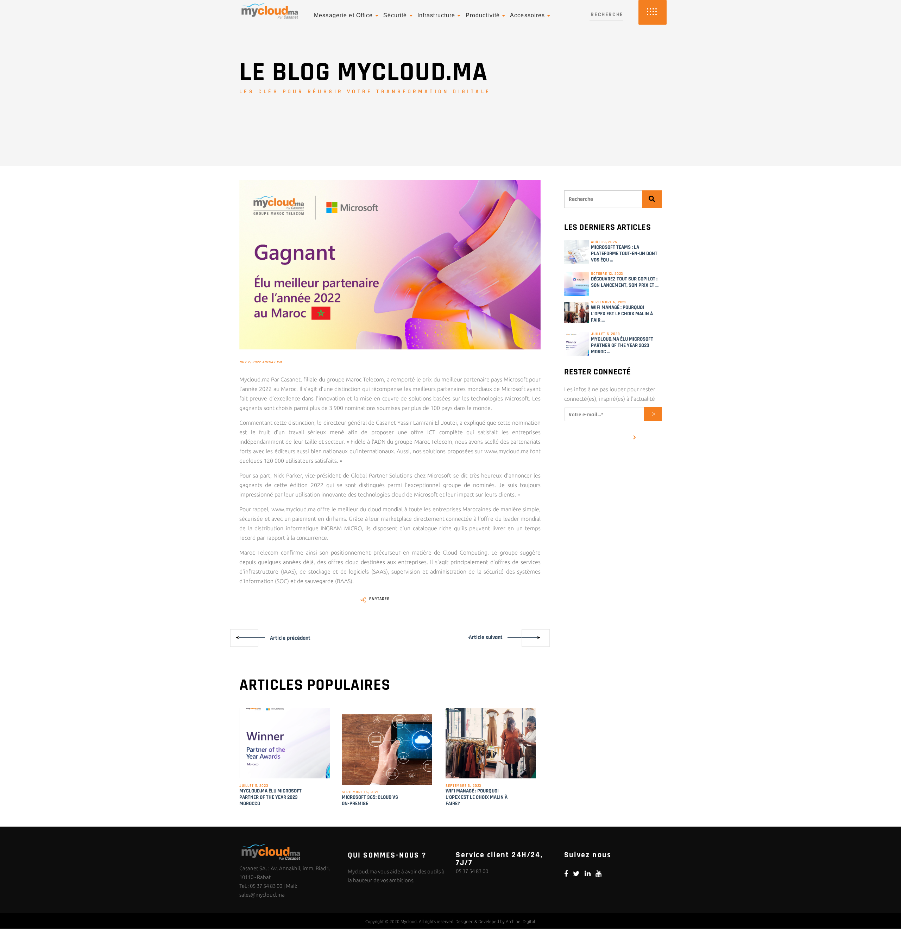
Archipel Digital (520, 921)
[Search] (652, 199)
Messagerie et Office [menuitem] (343, 15)
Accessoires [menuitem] (527, 15)
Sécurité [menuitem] (395, 15)
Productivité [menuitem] (483, 15)
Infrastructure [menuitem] (436, 15)
